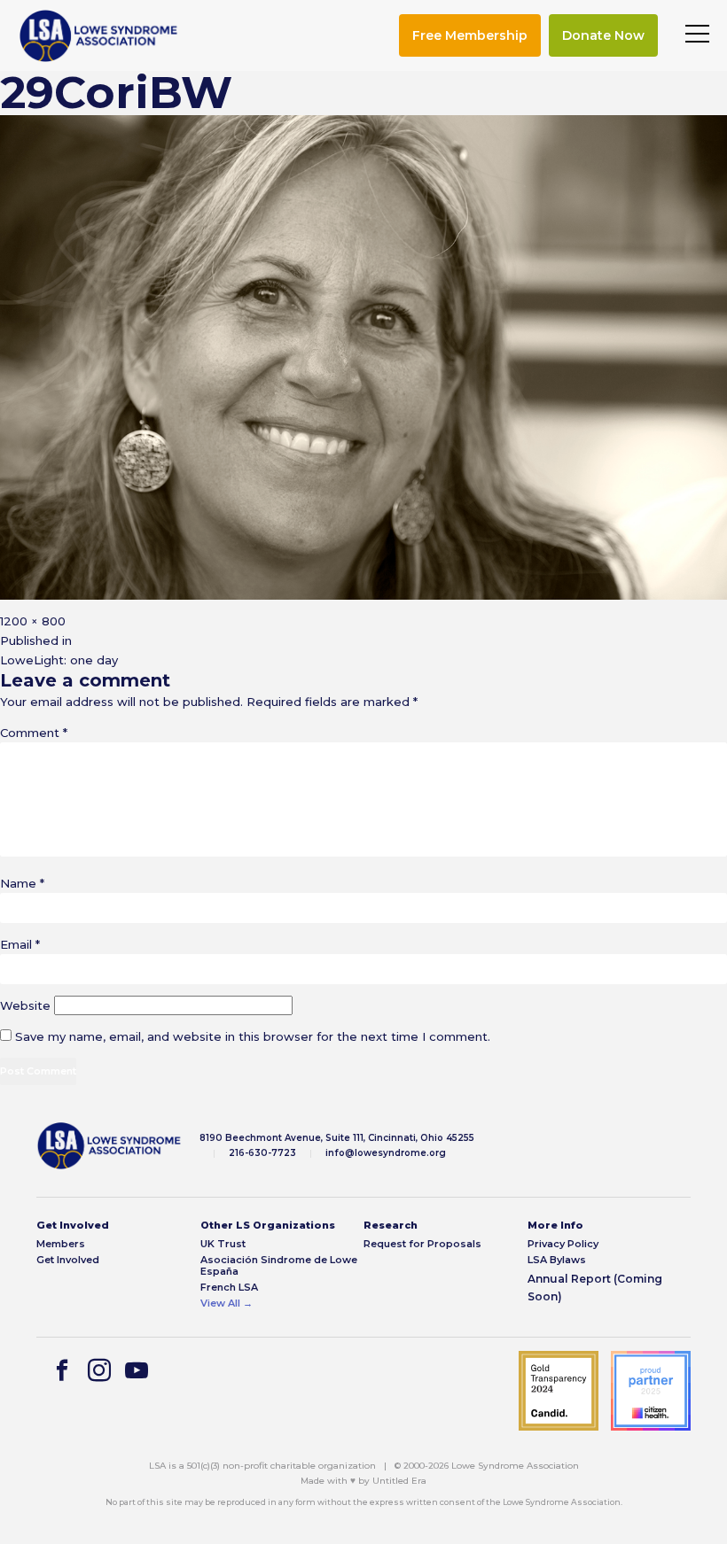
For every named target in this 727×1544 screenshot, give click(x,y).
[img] (98, 36)
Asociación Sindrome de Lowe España (278, 1265)
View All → (226, 1303)
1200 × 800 (33, 621)
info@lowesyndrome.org (385, 1153)
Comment (33, 732)
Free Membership (470, 35)
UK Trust (223, 1244)
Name (22, 883)
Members (60, 1244)
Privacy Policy (563, 1244)
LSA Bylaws (557, 1260)
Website (25, 1005)
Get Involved (67, 1260)
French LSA (229, 1287)
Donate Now (603, 35)
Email (20, 944)
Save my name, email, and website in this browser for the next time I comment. (252, 1036)
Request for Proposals (422, 1244)
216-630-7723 (262, 1153)
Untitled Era (399, 1480)
